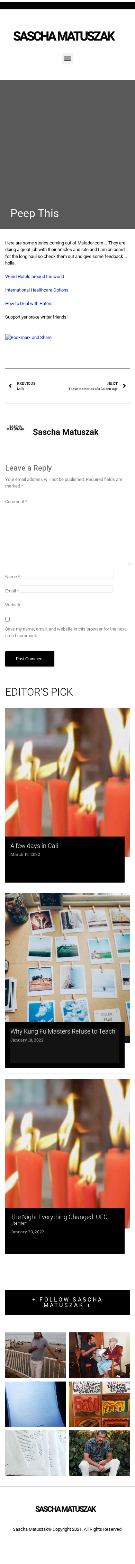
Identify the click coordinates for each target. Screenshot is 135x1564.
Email (12, 590)
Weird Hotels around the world (34, 276)
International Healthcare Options (37, 290)
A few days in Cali (34, 845)
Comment (16, 501)
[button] (67, 58)
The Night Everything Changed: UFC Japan (59, 1220)
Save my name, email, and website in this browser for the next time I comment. (65, 632)
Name (12, 576)
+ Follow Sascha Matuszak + (67, 1302)
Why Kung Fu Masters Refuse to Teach (62, 1031)
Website (13, 604)
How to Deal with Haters (29, 303)
